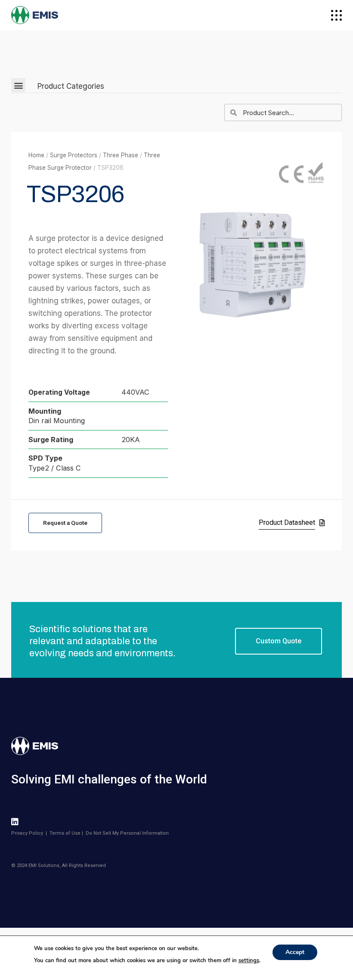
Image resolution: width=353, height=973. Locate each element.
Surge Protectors (73, 155)
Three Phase (120, 155)
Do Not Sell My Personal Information (127, 833)
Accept (294, 952)
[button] (18, 85)
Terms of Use (65, 833)
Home (36, 155)
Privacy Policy (27, 833)
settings (248, 960)
